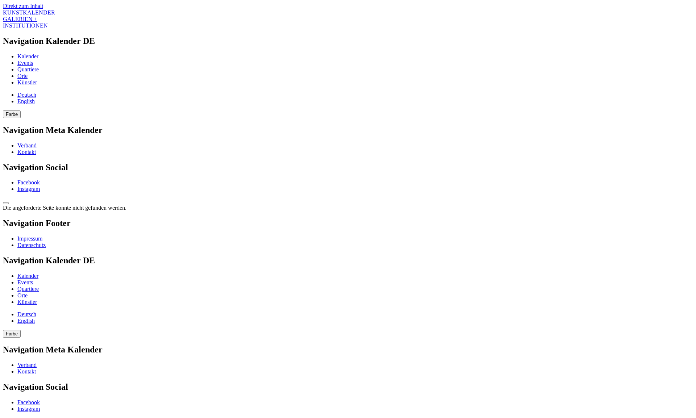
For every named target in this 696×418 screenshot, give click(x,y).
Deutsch (26, 95)
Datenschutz (31, 245)
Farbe (12, 114)
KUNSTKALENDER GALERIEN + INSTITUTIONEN (29, 19)
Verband (27, 145)
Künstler (27, 82)
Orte (22, 76)
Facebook (28, 182)
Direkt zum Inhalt (23, 6)
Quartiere (28, 69)
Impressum (29, 238)
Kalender (27, 56)
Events (25, 63)
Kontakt (26, 152)
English (26, 101)
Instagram (28, 189)
